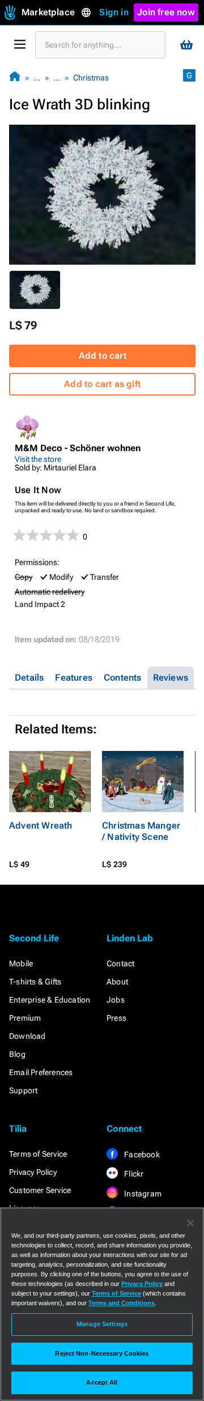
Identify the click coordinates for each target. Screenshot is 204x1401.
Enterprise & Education (49, 999)
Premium (25, 1017)
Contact (120, 963)
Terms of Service (38, 1153)
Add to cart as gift (102, 384)
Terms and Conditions (121, 1303)
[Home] (14, 77)
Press (116, 1017)
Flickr (132, 1173)
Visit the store (38, 459)
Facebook (141, 1154)
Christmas (91, 77)
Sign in (113, 12)
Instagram (142, 1193)
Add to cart (102, 355)
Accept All (101, 1382)
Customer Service (40, 1190)
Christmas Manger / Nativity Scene (141, 831)
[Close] (190, 1223)
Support (23, 1090)
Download (27, 1036)
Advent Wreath (41, 825)
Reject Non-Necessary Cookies (101, 1353)
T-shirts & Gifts (35, 981)
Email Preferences (41, 1072)
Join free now (166, 12)
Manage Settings (102, 1324)
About (117, 981)
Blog (17, 1054)
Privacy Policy (33, 1172)
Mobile (21, 963)
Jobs (116, 999)
